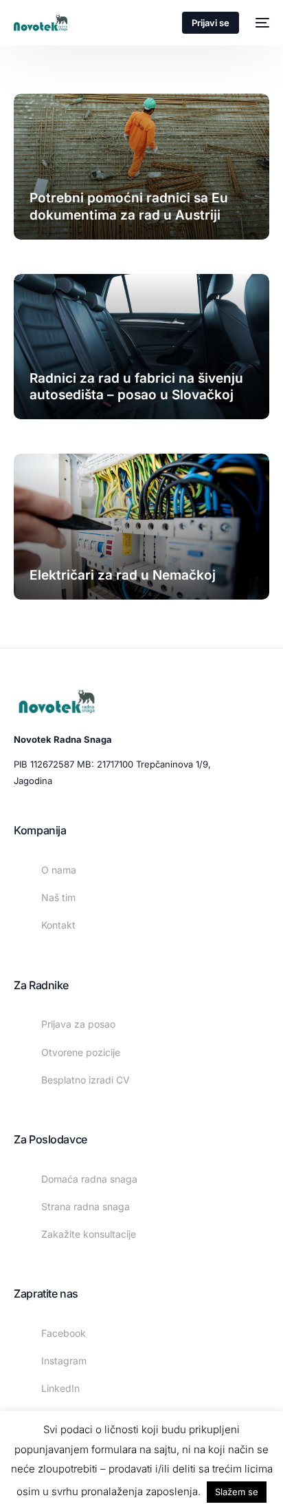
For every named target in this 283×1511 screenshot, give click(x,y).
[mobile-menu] (261, 22)
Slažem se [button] (236, 1491)
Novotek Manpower (74, 239)
